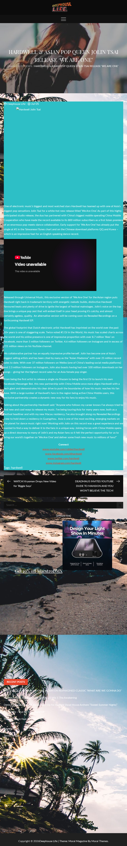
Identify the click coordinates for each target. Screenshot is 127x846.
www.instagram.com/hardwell (63, 463)
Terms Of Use (12, 735)
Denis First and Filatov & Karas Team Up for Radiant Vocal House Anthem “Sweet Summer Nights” (60, 705)
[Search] (120, 505)
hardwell (16, 467)
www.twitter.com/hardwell (63, 458)
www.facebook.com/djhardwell (63, 454)
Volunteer (9, 750)
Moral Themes (99, 841)
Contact (8, 757)
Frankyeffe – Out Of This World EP (24, 712)
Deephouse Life (16, 104)
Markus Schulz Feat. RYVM (19, 719)
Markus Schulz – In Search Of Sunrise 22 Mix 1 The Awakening (40, 697)
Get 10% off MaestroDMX (39, 571)
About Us (9, 728)
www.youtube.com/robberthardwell (63, 449)
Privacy (8, 743)
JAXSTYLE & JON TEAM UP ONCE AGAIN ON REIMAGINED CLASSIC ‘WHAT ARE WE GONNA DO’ (62, 690)
